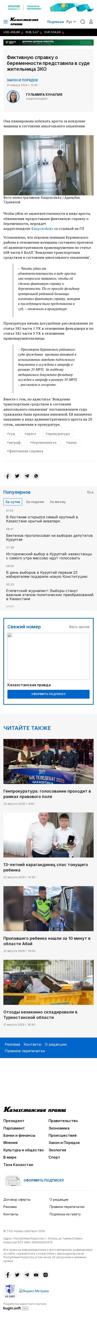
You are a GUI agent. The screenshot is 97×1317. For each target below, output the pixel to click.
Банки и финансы (19, 1135)
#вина (71, 442)
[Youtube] (36, 1274)
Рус (69, 22)
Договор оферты (16, 1199)
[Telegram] (26, 476)
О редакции (56, 1044)
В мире (9, 1157)
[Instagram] (45, 1274)
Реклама (12, 1044)
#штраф (14, 442)
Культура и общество (23, 1150)
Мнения (10, 1142)
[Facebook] (7, 476)
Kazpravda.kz (42, 228)
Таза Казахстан (18, 1164)
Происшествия (62, 1135)
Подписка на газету (65, 1214)
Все (90, 492)
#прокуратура (58, 433)
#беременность (43, 442)
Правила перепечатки (25, 1051)
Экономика (58, 1128)
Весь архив (79, 626)
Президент (13, 1120)
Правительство (63, 1120)
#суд (11, 433)
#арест (30, 433)
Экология (57, 1150)
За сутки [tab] (12, 502)
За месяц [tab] (57, 502)
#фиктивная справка (25, 450)
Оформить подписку (48, 694)
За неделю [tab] (35, 502)
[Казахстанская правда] (24, 21)
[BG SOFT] (24, 1306)
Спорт (54, 1157)
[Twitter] (17, 476)
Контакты (32, 1044)
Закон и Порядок (22, 80)
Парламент (14, 1128)
